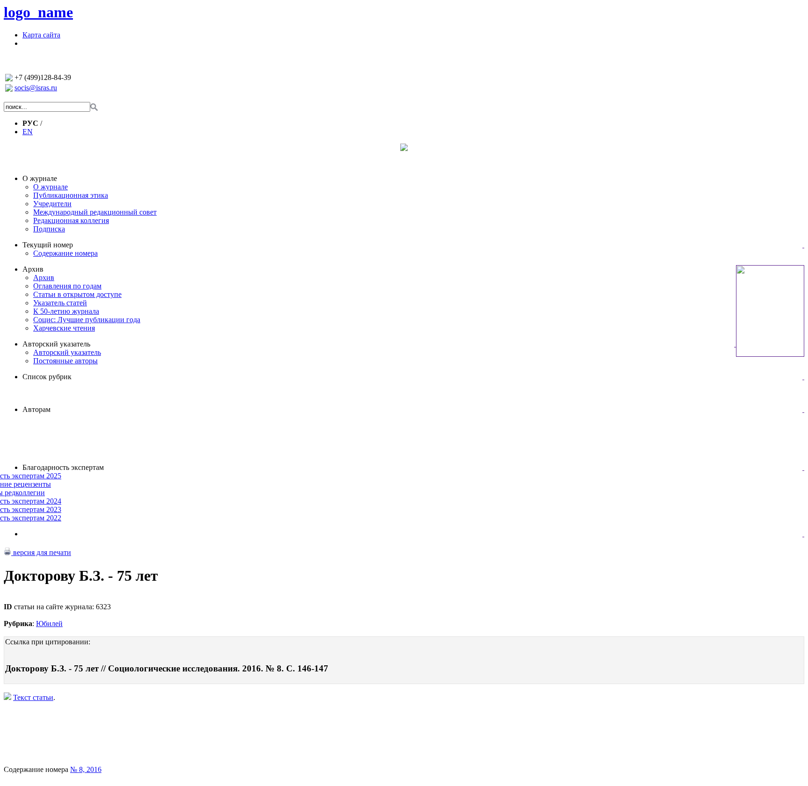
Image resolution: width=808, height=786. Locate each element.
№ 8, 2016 (85, 769)
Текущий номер (47, 245)
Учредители (52, 204)
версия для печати (41, 552)
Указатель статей (60, 303)
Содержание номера (65, 253)
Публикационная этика (70, 195)
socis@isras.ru (35, 88)
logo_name (38, 12)
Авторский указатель (56, 344)
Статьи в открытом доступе (77, 294)
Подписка (49, 229)
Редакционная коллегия (71, 220)
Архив (32, 269)
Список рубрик (47, 377)
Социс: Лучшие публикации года (86, 320)
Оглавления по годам (67, 286)
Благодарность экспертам (63, 467)
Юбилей (49, 623)
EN (27, 132)
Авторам (36, 409)
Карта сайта (41, 35)
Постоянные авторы (65, 361)
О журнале (39, 178)
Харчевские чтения (64, 328)
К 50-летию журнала (66, 311)
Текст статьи (33, 697)
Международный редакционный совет (95, 212)
